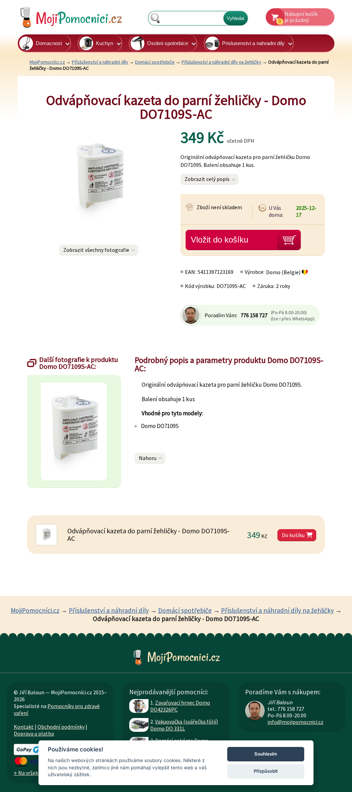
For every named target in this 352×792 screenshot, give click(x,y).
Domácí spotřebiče (155, 62)
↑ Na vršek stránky (35, 772)
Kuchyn (104, 43)
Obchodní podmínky (61, 726)
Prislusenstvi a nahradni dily (253, 43)
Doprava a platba (34, 733)
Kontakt (24, 726)
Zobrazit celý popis (207, 178)
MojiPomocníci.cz (47, 62)
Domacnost (49, 43)
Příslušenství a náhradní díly (100, 62)
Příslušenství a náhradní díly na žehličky (221, 62)
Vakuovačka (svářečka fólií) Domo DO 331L (184, 725)
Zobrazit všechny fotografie (96, 249)
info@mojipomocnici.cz (295, 721)
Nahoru (147, 457)
